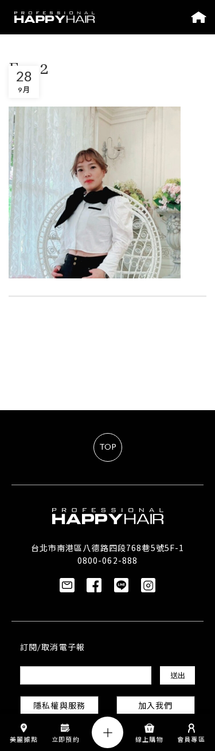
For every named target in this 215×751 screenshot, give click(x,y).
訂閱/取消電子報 (52, 648)
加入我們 (155, 706)
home (198, 17)
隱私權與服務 (59, 706)
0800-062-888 (107, 560)
